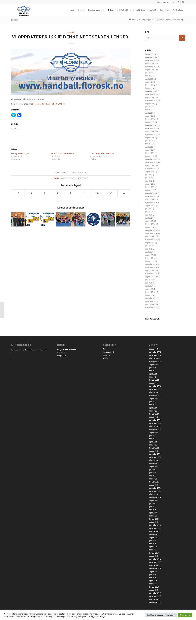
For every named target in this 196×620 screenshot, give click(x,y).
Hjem (138, 20)
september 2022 (151, 134)
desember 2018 (151, 264)
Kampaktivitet (108, 352)
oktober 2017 (150, 304)
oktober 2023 (150, 97)
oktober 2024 (150, 63)
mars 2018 (149, 289)
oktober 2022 (150, 131)
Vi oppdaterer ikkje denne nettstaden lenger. (71, 36)
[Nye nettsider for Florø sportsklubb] (2, 310)
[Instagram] (183, 2)
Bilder (105, 349)
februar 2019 (150, 258)
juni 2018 (148, 279)
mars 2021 (149, 184)
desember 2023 (151, 91)
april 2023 (149, 113)
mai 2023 (148, 110)
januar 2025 (149, 54)
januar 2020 (149, 227)
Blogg (14, 19)
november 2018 (151, 267)
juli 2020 (148, 208)
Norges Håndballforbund (66, 349)
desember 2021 (151, 159)
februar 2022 (150, 153)
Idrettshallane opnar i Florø (62, 153)
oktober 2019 (150, 236)
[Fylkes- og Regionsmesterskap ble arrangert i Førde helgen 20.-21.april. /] (18, 219)
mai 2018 (148, 283)
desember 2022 (151, 125)
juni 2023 (148, 107)
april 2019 (149, 252)
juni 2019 (148, 245)
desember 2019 (151, 230)
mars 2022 (149, 150)
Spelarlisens (61, 352)
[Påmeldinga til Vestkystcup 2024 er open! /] (93, 219)
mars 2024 (149, 82)
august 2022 (149, 137)
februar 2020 (150, 224)
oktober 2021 (150, 165)
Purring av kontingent (20, 153)
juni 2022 (148, 141)
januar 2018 (149, 295)
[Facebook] (178, 2)
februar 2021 (150, 187)
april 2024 (149, 79)
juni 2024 (148, 73)
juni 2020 (148, 212)
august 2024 (149, 70)
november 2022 (151, 128)
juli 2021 (148, 175)
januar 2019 (149, 261)
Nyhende (150, 20)
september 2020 (151, 202)
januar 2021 (149, 190)
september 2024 (151, 66)
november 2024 (151, 60)
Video (105, 358)
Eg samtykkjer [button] (185, 615)
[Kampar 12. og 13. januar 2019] (33, 219)
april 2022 (149, 147)
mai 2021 (148, 181)
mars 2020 (149, 221)
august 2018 (149, 276)
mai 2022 (148, 144)
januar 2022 (149, 156)
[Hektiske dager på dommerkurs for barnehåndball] (78, 219)
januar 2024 (149, 88)
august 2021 (149, 171)
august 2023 (149, 104)
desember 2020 (151, 193)
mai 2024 (148, 76)
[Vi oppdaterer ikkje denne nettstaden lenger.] (71, 72)
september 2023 (151, 100)
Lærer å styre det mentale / (102, 153)
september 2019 (151, 239)
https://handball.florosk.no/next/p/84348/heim (47, 104)
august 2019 (149, 242)
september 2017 (151, 307)
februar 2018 (150, 292)
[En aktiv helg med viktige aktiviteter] (108, 219)
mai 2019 (148, 249)
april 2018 (149, 286)
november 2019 (151, 233)
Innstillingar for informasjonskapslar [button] (161, 615)
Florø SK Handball (80, 172)
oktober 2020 (150, 199)
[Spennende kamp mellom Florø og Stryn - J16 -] (63, 219)
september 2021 (151, 168)
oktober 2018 (150, 270)
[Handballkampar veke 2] (48, 219)
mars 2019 (149, 255)
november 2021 (151, 162)
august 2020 (149, 205)
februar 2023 (150, 119)
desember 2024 (151, 57)
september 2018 (151, 273)
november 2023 (151, 94)
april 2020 (149, 218)
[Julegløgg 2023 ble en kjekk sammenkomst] (123, 219)
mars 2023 (149, 116)
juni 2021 (148, 178)
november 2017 (151, 301)
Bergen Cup (61, 355)
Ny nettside (82, 178)
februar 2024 (150, 85)
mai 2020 (148, 215)
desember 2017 (151, 298)
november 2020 (151, 196)
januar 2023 (149, 122)
